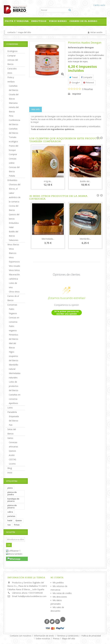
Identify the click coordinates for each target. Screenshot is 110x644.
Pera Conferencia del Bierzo (14, 120)
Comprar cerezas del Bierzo (12, 59)
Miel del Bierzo (12, 345)
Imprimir (76, 93)
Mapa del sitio (68, 638)
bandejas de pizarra (13, 499)
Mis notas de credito (62, 593)
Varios (44, 27)
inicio (9, 472)
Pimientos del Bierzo (13, 336)
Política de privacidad (91, 635)
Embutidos (38, 21)
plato (10, 488)
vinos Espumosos (14, 259)
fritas (16, 524)
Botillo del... (85, 181)
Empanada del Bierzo (14, 418)
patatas (11, 516)
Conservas (12, 27)
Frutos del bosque (13, 147)
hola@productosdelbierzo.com (32, 596)
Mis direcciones (60, 596)
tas (9, 524)
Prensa (56, 638)
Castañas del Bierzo (13, 87)
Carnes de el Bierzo (83, 21)
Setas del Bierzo (11, 431)
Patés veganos (13, 328)
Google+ (75, 82)
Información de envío (44, 635)
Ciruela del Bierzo (13, 96)
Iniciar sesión (96, 32)
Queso (18, 520)
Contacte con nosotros (21, 635)
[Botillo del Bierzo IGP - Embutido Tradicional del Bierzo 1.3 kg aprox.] (85, 161)
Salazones (13, 240)
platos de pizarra (12, 506)
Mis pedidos (58, 582)
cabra (10, 512)
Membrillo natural (13, 366)
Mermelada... (48, 238)
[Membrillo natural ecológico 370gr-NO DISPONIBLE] (85, 219)
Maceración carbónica (14, 276)
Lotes (10, 407)
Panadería (29, 27)
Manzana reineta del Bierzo (14, 107)
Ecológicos (12, 51)
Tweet (74, 77)
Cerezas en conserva (14, 319)
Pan (10, 425)
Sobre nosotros (43, 638)
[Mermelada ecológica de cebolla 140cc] (47, 219)
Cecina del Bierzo (13, 207)
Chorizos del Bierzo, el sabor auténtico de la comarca (14, 193)
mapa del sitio (24, 32)
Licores (12, 463)
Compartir (87, 77)
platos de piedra (12, 493)
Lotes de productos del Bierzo (13, 386)
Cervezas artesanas (13, 444)
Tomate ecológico (13, 139)
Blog (9, 468)
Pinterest (89, 82)
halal (9, 520)
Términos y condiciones (68, 635)
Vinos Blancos (12, 250)
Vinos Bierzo (58, 21)
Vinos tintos (14, 270)
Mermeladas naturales (14, 375)
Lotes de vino (13, 285)
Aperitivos (13, 403)
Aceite (12, 455)
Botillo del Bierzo (13, 233)
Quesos (12, 451)
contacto (11, 32)
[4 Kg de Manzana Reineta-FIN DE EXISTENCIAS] (47, 161)
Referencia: (74, 47)
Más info (35, 109)
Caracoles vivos (12, 70)
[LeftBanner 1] (13, 550)
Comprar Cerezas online (13, 158)
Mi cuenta (57, 577)
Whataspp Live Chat (15, 560)
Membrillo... (85, 238)
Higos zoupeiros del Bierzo (13, 356)
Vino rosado (14, 266)
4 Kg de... (48, 181)
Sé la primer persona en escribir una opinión (66, 312)
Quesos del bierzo (14, 216)
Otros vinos (14, 291)
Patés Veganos (13, 311)
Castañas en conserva (14, 396)
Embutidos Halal (14, 225)
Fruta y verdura (17, 21)
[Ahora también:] (14, 553)
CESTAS (12, 459)
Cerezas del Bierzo (14, 169)
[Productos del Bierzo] (19, 9)
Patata (12, 175)
